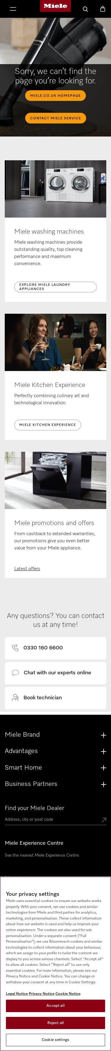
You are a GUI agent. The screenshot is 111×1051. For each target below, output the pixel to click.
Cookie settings (55, 1040)
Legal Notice (17, 994)
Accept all (55, 1006)
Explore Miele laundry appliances (44, 287)
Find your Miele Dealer (34, 808)
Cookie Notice (68, 994)
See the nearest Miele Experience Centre (42, 855)
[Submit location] (104, 821)
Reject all (55, 1023)
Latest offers (27, 569)
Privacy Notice (41, 994)
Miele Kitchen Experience (47, 425)
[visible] (41, 648)
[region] (55, 963)
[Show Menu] (13, 9)
